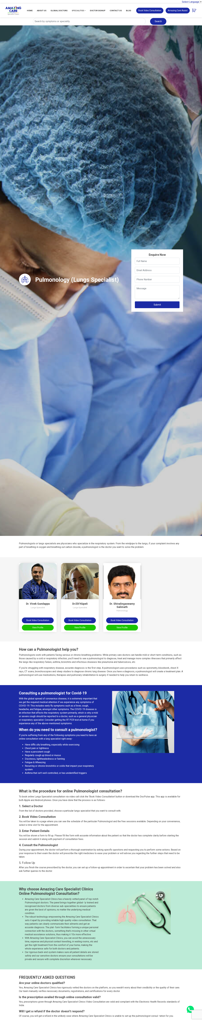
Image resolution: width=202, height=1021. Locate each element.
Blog (128, 10)
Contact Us (116, 10)
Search (158, 21)
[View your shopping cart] (194, 10)
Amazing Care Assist (178, 10)
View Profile (37, 627)
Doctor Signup (97, 10)
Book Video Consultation (149, 10)
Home (30, 10)
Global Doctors (59, 10)
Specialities (78, 10)
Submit (157, 304)
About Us (41, 10)
